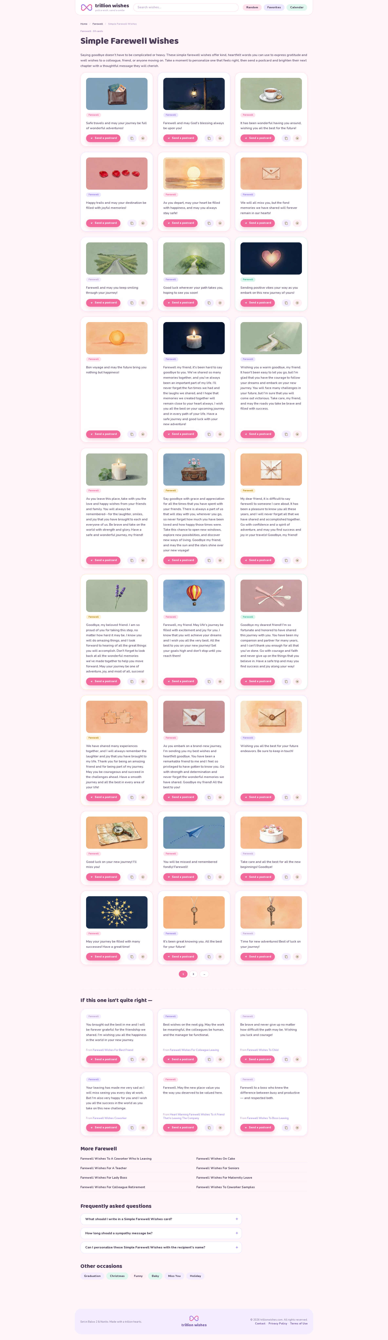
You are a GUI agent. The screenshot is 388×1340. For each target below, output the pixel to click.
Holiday (195, 1276)
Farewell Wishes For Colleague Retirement (112, 1187)
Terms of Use (299, 1323)
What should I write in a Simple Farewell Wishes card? (128, 1219)
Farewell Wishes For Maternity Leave (224, 1178)
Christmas (117, 1276)
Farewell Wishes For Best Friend (113, 1050)
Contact (260, 1323)
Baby (155, 1276)
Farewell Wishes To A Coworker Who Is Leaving (116, 1159)
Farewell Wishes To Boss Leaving (268, 1118)
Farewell (98, 23)
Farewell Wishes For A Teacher (103, 1168)
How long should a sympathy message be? (119, 1233)
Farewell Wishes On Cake (215, 1159)
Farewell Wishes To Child (262, 1050)
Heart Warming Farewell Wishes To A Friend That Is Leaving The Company (194, 1116)
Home (83, 23)
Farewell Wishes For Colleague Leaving (194, 1050)
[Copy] (132, 138)
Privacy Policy (278, 1323)
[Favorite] (143, 138)
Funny (138, 1276)
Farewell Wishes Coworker (110, 1118)
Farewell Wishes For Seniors (217, 1168)
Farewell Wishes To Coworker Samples (225, 1187)
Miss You (174, 1276)
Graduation (92, 1276)
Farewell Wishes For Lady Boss (103, 1178)
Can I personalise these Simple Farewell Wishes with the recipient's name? (145, 1247)
